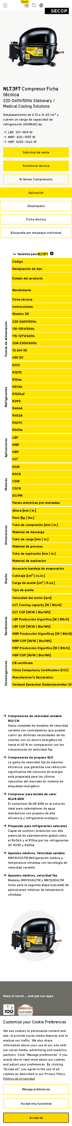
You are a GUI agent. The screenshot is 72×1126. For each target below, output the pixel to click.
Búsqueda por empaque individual (36, 232)
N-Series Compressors (36, 179)
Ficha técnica (36, 219)
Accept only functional (36, 1103)
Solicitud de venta (36, 152)
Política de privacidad (19, 1078)
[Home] (57, 11)
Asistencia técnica (36, 165)
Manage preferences (36, 1089)
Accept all (36, 1117)
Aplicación (36, 192)
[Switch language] (41, 5)
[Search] (34, 5)
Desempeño (36, 206)
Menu (5, 5)
